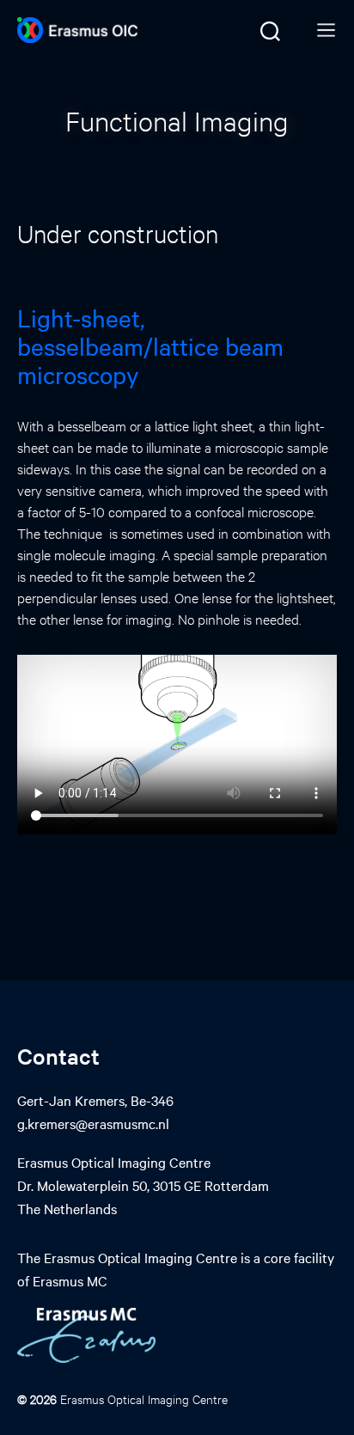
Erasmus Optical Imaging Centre (144, 1398)
